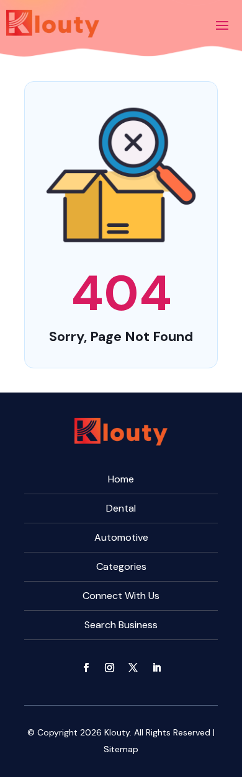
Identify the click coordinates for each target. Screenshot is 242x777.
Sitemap (121, 749)
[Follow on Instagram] (109, 668)
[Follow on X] (132, 668)
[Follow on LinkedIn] (156, 668)
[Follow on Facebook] (85, 668)
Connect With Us (121, 595)
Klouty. (118, 732)
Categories (121, 566)
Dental (121, 508)
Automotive (121, 537)
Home (121, 479)
